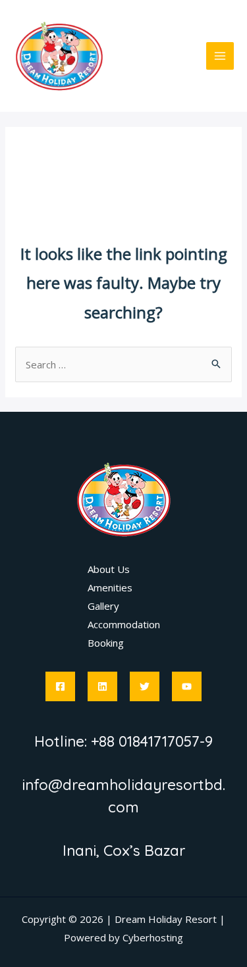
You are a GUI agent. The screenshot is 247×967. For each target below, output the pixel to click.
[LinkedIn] (102, 686)
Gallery (103, 605)
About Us (109, 569)
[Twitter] (144, 686)
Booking (106, 642)
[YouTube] (187, 686)
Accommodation (124, 624)
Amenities (110, 587)
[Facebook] (60, 686)
